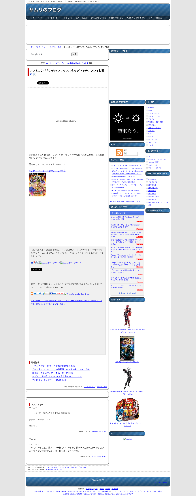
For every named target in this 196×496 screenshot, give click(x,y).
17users (139, 229)
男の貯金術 (152, 191)
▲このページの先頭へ (160, 482)
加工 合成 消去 (117, 494)
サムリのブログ (153, 182)
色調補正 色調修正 (104, 494)
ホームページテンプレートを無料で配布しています (67, 63)
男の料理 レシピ (117, 18)
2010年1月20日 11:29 (99, 431)
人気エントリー (120, 213)
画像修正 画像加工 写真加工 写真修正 (76, 494)
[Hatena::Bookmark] (127, 293)
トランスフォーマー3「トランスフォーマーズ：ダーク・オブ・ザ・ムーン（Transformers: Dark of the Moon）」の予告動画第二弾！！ (127, 171)
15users (139, 252)
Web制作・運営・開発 (155, 122)
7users (140, 274)
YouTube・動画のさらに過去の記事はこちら (125, 201)
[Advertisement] (98, 23)
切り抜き (93, 494)
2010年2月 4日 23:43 (99, 456)
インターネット (41, 47)
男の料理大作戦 (153, 196)
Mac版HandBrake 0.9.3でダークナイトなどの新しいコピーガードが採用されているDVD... (126, 233)
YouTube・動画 (56, 47)
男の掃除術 (152, 193)
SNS (149, 156)
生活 (149, 133)
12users (139, 267)
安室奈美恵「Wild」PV (54, 469)
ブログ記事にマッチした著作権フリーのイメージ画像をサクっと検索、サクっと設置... (126, 241)
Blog (96, 489)
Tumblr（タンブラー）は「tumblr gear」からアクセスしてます (126, 226)
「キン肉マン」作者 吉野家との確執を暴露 (53, 366)
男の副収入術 (153, 188)
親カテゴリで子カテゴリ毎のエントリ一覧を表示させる (126, 286)
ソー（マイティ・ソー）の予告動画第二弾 (126, 165)
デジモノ (151, 119)
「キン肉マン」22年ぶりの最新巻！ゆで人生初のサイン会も (61, 369)
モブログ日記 (153, 139)
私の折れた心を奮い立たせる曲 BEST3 (125, 190)
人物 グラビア (128, 494)
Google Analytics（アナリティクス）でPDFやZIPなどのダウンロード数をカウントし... (126, 264)
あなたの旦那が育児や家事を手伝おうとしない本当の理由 (126, 218)
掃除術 (64, 491)
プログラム (152, 125)
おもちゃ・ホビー (154, 128)
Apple (150, 110)
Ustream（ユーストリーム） (157, 159)
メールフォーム (67, 18)
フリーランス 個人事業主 (101, 491)
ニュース (151, 131)
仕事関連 (151, 107)
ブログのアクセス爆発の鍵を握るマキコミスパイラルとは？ (126, 271)
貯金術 (84, 18)
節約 (77, 18)
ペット (150, 136)
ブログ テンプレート (118, 491)
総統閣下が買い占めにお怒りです (123, 176)
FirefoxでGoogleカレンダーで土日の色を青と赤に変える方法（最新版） (126, 256)
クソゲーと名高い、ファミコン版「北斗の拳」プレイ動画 (66, 467)
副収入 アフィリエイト (99, 18)
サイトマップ (52, 18)
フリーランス (147, 18)
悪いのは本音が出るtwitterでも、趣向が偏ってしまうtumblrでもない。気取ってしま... (126, 249)
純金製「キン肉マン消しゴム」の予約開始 (52, 373)
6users (140, 282)
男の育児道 (152, 199)
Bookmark (115, 489)
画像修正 (158, 18)
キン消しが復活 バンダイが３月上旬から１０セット (57, 376)
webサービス (152, 165)
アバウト (41, 18)
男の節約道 (152, 185)
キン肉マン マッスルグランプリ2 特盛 (47, 171)
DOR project (152, 179)
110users (139, 221)
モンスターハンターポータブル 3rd (127, 362)
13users (139, 259)
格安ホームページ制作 (154, 491)
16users (139, 244)
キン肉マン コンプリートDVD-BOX (49, 380)
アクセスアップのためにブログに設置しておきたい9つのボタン (126, 279)
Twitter (102, 489)
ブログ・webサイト (155, 168)
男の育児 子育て (133, 18)
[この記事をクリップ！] (37, 263)
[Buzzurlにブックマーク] (49, 263)
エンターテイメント (155, 116)
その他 (150, 145)
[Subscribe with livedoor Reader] (77, 294)
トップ (31, 18)
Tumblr (108, 489)
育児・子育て (153, 142)
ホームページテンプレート (136, 491)
